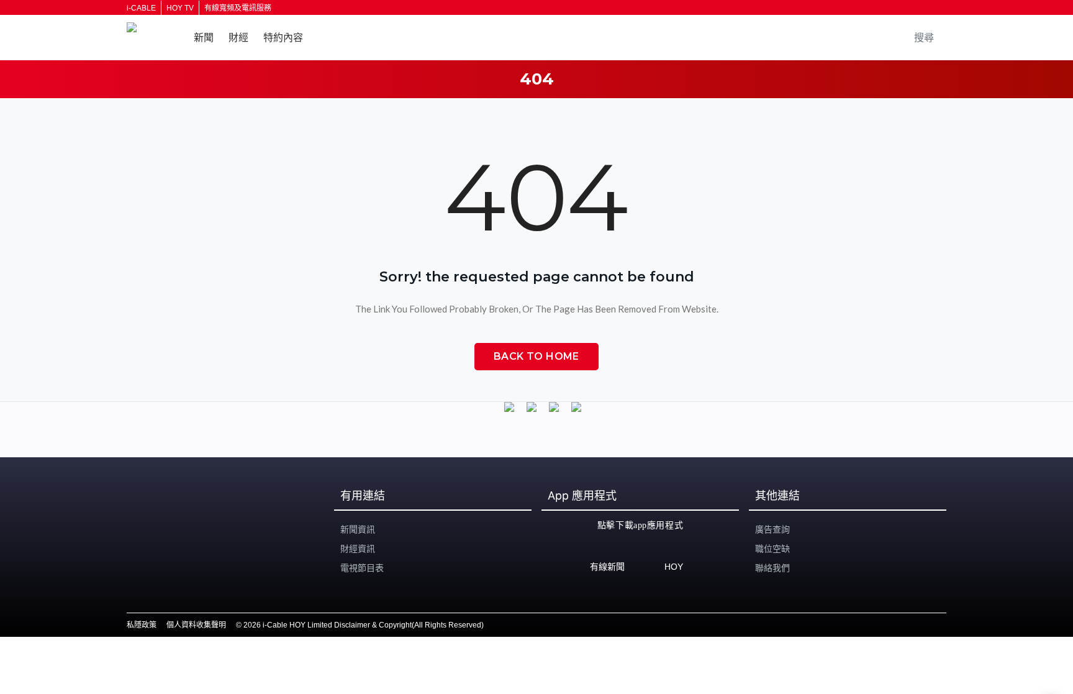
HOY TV (180, 8)
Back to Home (536, 356)
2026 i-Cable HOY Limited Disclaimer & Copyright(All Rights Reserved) (363, 625)
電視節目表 (362, 567)
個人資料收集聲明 (196, 625)
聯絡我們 (772, 567)
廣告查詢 (772, 529)
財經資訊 (357, 548)
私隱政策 (141, 625)
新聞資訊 (357, 529)
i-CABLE (141, 8)
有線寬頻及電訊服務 (237, 8)
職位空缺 (772, 548)
